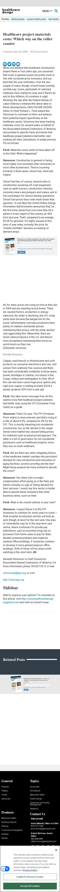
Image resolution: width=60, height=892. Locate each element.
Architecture (35, 791)
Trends (4, 795)
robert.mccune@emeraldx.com (43, 841)
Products (5, 787)
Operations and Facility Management (39, 804)
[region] (30, 869)
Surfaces (5, 834)
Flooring (4, 826)
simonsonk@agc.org (14, 573)
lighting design (17, 19)
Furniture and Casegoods (11, 830)
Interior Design (36, 799)
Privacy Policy (30, 870)
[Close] (56, 850)
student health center (36, 19)
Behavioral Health (37, 795)
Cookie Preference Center (30, 877)
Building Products (9, 822)
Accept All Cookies (30, 886)
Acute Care (34, 787)
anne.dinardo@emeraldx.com (43, 829)
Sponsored (5, 799)
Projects (4, 791)
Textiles (4, 838)
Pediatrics (34, 809)
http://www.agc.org (13, 579)
